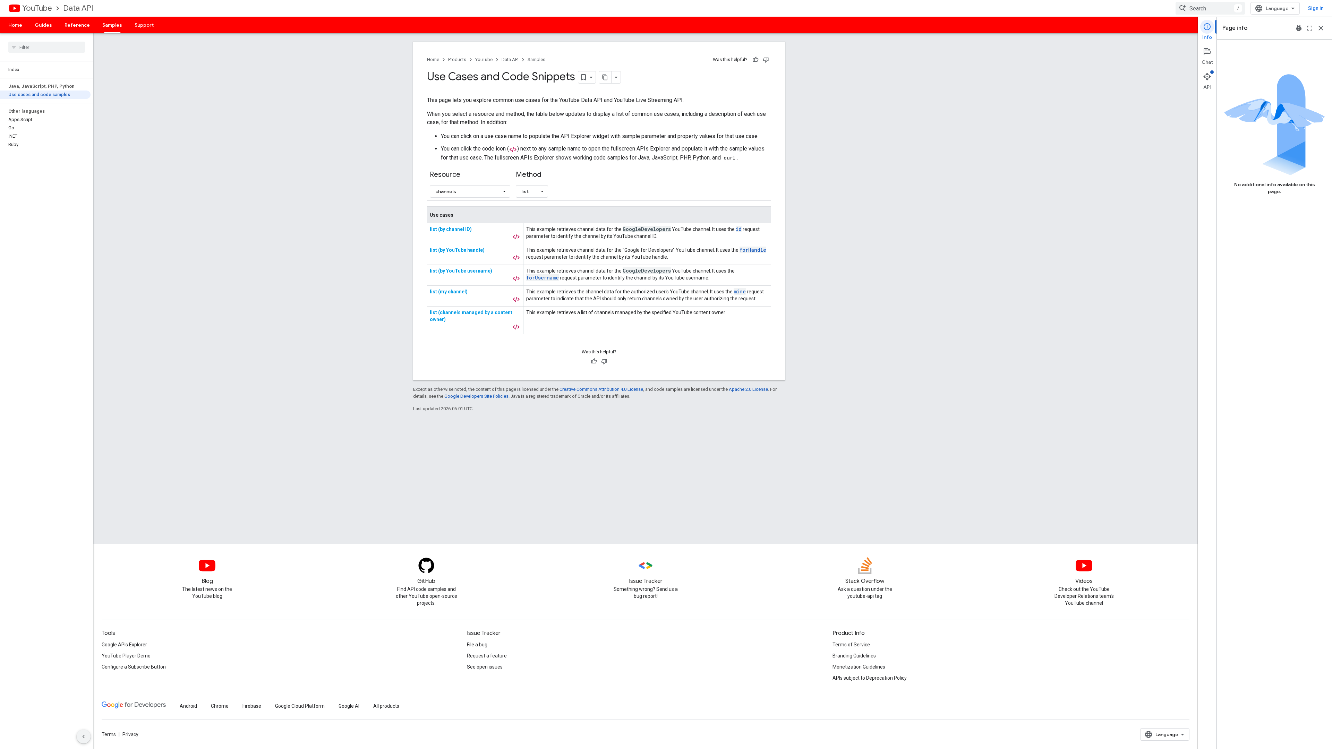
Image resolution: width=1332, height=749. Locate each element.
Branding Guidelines (854, 655)
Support (144, 25)
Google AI (349, 706)
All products (386, 706)
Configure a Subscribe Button (134, 667)
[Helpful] (755, 59)
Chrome (220, 706)
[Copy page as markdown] (605, 77)
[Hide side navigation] (84, 736)
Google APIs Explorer (124, 644)
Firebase (251, 706)
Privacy (130, 734)
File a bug (477, 644)
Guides (43, 25)
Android (188, 706)
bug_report (1299, 28)
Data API (78, 8)
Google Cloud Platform (300, 706)
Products (457, 59)
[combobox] (1210, 8)
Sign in (1316, 8)
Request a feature (487, 655)
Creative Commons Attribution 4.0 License (601, 389)
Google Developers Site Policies (476, 396)
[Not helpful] (766, 59)
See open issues (485, 667)
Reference (77, 25)
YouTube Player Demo (126, 655)
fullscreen (1310, 28)
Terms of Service (851, 644)
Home (15, 25)
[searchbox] (46, 47)
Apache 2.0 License (748, 389)
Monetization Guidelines (858, 667)
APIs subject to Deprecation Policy (869, 678)
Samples (112, 25)
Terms (109, 734)
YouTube (37, 8)
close (1321, 28)
